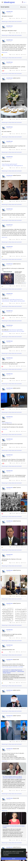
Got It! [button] (13, 858)
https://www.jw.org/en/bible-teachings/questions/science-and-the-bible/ (13, 330)
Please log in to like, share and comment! (12, 21)
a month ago (8, 12)
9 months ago (9, 210)
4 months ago (9, 27)
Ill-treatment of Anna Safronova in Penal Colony (13, 826)
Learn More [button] (6, 854)
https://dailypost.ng (7, 422)
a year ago (8, 342)
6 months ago (9, 158)
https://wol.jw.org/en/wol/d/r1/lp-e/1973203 (12, 667)
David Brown (9, 11)
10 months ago (9, 312)
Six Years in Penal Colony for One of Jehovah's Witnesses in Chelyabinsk (12, 777)
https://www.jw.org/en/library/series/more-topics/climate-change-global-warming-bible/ (13, 300)
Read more (4, 52)
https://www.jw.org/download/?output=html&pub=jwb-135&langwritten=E (12, 164)
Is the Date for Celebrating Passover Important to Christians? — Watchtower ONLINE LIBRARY (13, 671)
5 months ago (9, 41)
